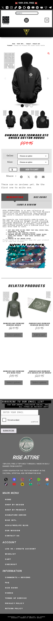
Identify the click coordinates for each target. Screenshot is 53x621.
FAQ (7, 583)
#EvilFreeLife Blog (17, 525)
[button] (26, 20)
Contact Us (12, 536)
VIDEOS (9, 593)
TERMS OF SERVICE (16, 598)
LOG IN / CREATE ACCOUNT (20, 549)
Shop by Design (14, 505)
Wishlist (10, 554)
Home (13, 43)
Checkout (11, 564)
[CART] (47, 20)
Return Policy (14, 608)
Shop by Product (15, 510)
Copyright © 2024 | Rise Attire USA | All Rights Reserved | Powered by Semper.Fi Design (26, 617)
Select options (14, 335)
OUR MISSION (12, 531)
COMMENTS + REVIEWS (17, 577)
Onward (28, 43)
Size (10, 162)
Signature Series (15, 515)
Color (10, 155)
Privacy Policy (14, 603)
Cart (8, 559)
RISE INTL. (20, 43)
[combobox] (27, 13)
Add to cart (31, 169)
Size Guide (11, 588)
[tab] (14, 197)
